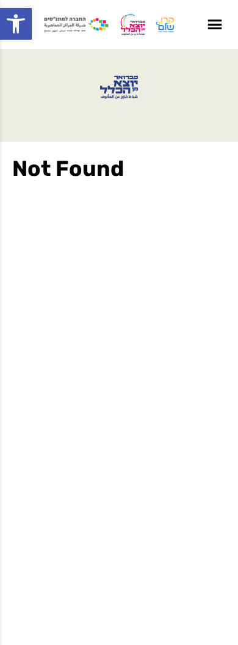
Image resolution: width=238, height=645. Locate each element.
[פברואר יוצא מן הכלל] (119, 87)
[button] (16, 24)
